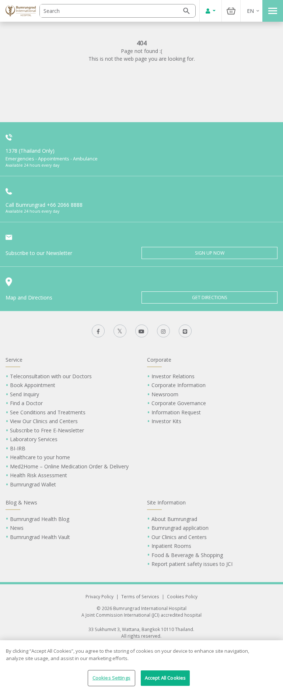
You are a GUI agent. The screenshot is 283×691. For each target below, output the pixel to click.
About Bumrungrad (174, 518)
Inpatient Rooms (171, 545)
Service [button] (14, 359)
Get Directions (209, 297)
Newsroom (164, 394)
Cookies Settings (111, 677)
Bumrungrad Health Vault (40, 537)
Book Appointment (32, 385)
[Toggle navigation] (272, 11)
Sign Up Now (209, 253)
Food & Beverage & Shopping (187, 555)
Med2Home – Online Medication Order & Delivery (69, 466)
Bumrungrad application (180, 527)
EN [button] (250, 10)
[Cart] (231, 10)
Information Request (176, 412)
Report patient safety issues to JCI (192, 563)
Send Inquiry (24, 394)
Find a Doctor (26, 403)
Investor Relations (173, 376)
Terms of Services (140, 596)
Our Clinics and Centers (179, 537)
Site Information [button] (166, 502)
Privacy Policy (99, 596)
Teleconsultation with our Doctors (51, 376)
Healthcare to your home (40, 457)
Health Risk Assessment (38, 475)
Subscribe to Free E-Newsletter (47, 430)
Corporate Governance (178, 403)
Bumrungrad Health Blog (39, 518)
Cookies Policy (182, 596)
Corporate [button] (159, 359)
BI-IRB (17, 448)
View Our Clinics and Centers (44, 421)
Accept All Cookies (165, 677)
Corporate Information (178, 385)
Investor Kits (166, 421)
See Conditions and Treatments (47, 412)
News (17, 527)
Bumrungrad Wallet (33, 484)
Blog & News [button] (21, 502)
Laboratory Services (33, 439)
